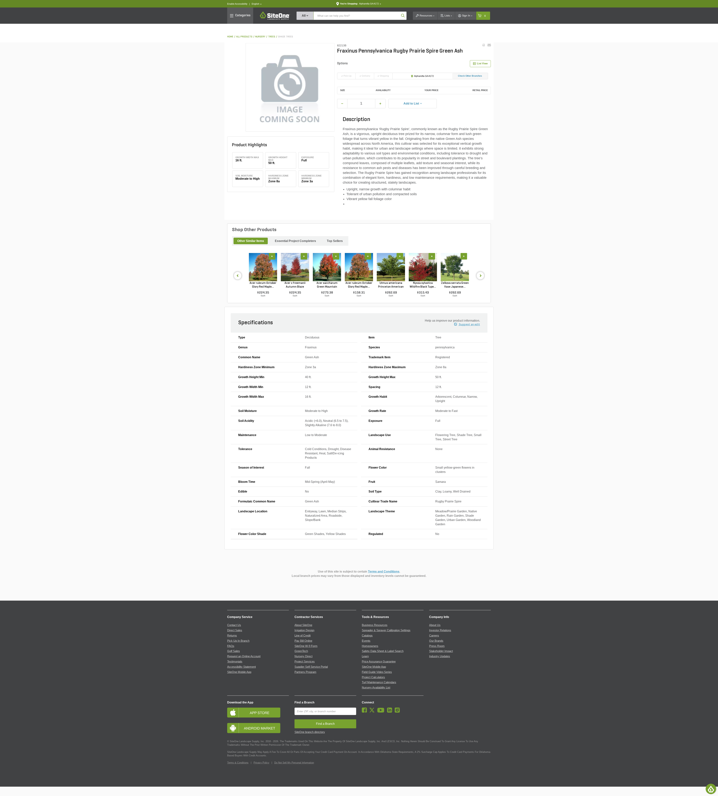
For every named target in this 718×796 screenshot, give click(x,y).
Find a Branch (304, 702)
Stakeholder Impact (441, 651)
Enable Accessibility (237, 4)
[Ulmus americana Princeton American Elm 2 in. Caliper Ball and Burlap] (391, 267)
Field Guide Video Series (377, 672)
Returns (232, 635)
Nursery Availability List (376, 687)
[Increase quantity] (380, 103)
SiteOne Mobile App (239, 672)
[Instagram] (398, 711)
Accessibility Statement (241, 666)
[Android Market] (258, 728)
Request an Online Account (243, 656)
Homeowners (370, 646)
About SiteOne (303, 625)
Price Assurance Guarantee (379, 661)
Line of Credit (302, 635)
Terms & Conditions (237, 762)
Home (230, 36)
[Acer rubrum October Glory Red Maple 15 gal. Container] (359, 267)
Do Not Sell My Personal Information (294, 762)
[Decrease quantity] (342, 103)
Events (366, 640)
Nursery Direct (303, 656)
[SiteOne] (275, 19)
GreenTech (301, 651)
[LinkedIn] (390, 711)
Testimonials (234, 661)
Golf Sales (233, 651)
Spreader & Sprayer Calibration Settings (386, 630)
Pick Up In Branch (238, 640)
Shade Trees (285, 36)
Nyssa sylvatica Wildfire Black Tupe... (423, 285)
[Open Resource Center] (711, 789)
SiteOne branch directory (309, 732)
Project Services (304, 661)
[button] (257, 4)
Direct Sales (234, 630)
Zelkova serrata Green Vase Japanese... (455, 285)
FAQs (230, 646)
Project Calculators (373, 677)
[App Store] (258, 712)
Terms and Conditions (383, 571)
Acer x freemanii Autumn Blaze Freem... (295, 285)
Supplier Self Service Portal (311, 666)
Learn (365, 656)
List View (482, 63)
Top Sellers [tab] (335, 241)
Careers (434, 635)
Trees (271, 36)
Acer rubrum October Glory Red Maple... (263, 285)
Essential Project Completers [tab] (295, 241)
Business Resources (374, 625)
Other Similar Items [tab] (250, 241)
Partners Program (305, 672)
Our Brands (436, 640)
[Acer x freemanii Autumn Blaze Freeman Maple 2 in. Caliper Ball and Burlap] (295, 267)
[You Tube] (381, 711)
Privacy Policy (261, 762)
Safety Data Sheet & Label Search (383, 651)
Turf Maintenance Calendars (379, 682)
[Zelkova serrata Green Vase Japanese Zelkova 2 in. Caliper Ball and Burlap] (455, 267)
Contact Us (234, 625)
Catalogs (367, 635)
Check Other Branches (470, 76)
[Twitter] (372, 711)
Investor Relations (440, 630)
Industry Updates (439, 656)
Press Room (437, 646)
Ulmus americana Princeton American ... (391, 285)
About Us (435, 625)
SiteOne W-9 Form (305, 646)
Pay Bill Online (303, 640)
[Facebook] (365, 711)
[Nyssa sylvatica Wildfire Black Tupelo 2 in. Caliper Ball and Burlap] (423, 267)
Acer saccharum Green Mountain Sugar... (327, 285)
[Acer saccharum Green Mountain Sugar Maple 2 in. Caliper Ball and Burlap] (327, 267)
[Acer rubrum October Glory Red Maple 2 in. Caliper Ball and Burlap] (263, 267)
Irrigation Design (304, 630)
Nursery (260, 36)
